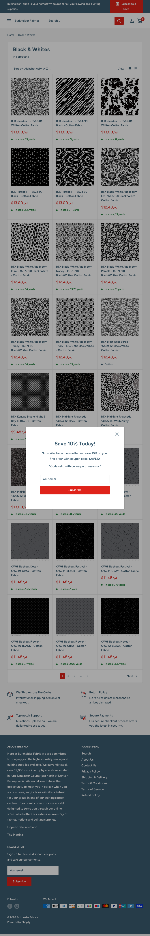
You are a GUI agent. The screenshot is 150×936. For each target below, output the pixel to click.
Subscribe (75, 490)
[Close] (117, 434)
